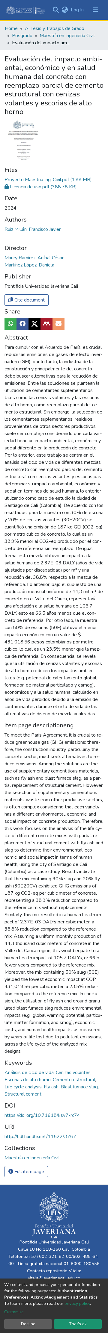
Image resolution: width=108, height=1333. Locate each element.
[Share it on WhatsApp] (10, 324)
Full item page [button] (28, 1171)
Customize (14, 1312)
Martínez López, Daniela (29, 265)
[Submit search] (56, 10)
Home (11, 28)
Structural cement (22, 1094)
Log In (78, 10)
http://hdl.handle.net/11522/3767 (40, 1136)
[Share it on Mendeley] (46, 324)
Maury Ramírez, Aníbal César (34, 258)
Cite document (29, 300)
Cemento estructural (74, 1079)
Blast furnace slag (80, 1087)
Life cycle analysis (23, 1087)
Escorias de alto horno (28, 1079)
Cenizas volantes (74, 1072)
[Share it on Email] (58, 324)
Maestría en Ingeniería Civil (67, 35)
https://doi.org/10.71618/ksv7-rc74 (42, 1115)
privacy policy (77, 1303)
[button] (65, 9)
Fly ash (52, 1087)
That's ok (78, 1324)
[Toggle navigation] (95, 10)
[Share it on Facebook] (22, 324)
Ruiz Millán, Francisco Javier (32, 229)
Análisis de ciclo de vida (29, 1072)
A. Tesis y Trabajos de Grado (54, 28)
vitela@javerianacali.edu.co (54, 1278)
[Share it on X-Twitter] (34, 324)
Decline (28, 1324)
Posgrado (22, 35)
